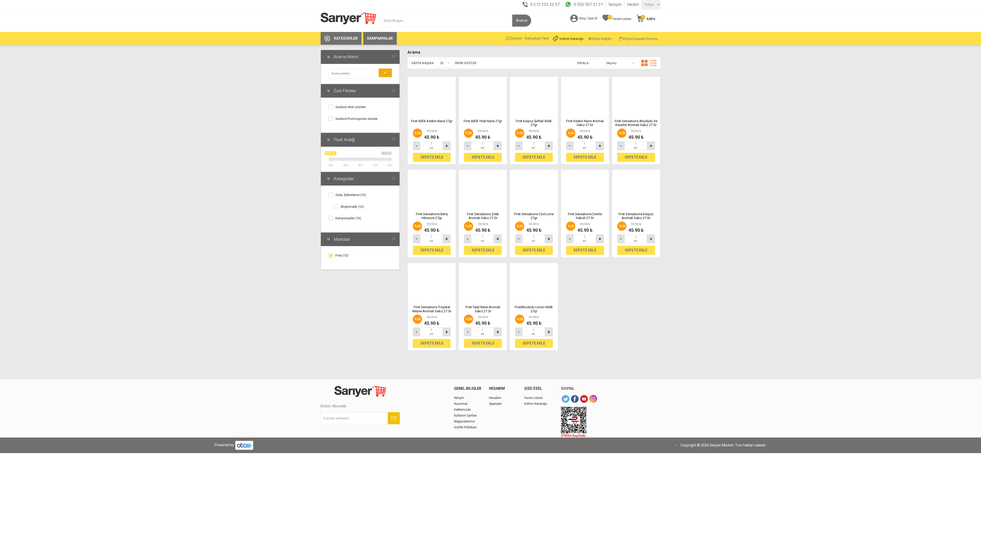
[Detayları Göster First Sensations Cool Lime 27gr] (534, 189)
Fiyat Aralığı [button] (344, 139)
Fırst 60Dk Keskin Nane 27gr (431, 121)
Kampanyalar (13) (348, 218)
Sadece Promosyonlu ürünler (356, 119)
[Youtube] (584, 399)
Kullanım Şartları (465, 415)
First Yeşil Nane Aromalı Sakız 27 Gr (482, 309)
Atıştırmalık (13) (352, 207)
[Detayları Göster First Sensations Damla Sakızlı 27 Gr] (585, 189)
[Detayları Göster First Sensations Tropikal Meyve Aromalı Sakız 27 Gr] (432, 282)
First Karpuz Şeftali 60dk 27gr (534, 123)
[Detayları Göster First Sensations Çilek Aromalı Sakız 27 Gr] (483, 189)
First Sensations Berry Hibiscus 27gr (432, 216)
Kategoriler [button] (344, 178)
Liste (653, 63)
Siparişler (495, 404)
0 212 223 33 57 (545, 4)
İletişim (615, 4)
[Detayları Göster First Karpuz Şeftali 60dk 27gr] (534, 96)
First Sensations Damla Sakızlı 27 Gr (585, 216)
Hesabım (495, 398)
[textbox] (448, 21)
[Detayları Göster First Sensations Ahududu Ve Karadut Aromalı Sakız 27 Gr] (636, 96)
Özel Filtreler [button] (345, 90)
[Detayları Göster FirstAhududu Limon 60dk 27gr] (534, 282)
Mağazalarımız (464, 421)
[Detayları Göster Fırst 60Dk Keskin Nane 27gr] (432, 96)
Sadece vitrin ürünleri (350, 107)
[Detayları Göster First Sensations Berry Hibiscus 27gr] (432, 189)
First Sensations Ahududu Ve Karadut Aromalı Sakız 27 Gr (636, 123)
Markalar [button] (342, 239)
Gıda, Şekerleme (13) (350, 195)
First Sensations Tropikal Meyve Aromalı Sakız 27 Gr (431, 309)
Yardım (633, 4)
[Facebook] (575, 399)
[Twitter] (565, 399)
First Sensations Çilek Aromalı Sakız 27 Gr (483, 216)
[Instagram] (593, 399)
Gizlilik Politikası (465, 427)
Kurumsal (461, 404)
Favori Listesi (533, 398)
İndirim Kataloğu (571, 39)
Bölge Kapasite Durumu (640, 39)
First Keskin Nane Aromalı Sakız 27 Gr (585, 123)
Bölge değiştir (601, 39)
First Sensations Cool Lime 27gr (534, 216)
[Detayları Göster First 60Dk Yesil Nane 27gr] (483, 96)
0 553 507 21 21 (588, 4)
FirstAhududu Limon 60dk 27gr (534, 309)
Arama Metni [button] (346, 56)
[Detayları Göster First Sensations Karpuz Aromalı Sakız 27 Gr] (636, 189)
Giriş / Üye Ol (588, 18)
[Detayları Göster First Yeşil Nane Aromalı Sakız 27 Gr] (483, 282)
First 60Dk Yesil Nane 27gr (483, 121)
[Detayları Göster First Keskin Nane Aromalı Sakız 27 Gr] (585, 96)
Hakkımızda (462, 409)
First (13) (341, 255)
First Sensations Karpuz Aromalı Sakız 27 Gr (635, 216)
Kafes (644, 63)
